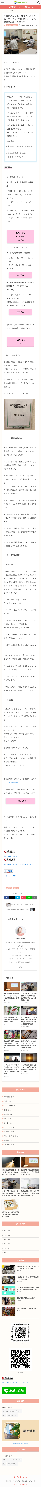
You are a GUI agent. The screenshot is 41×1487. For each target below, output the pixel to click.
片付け (8, 1123)
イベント (9, 1127)
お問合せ (31, 1481)
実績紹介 (15, 25)
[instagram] (17, 1477)
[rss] (23, 1477)
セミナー (9, 1144)
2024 (7, 1239)
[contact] (26, 1477)
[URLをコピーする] (34, 897)
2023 (7, 1244)
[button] (6, 897)
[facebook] (14, 1477)
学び (7, 1118)
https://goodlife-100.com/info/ (20, 1443)
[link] (20, 966)
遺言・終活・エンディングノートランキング (19, 864)
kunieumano (20, 938)
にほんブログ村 (10, 876)
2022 (7, 1248)
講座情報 (24, 1481)
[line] (20, 1477)
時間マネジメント (11, 1136)
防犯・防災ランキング (11, 856)
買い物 (8, 1114)
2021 (7, 1252)
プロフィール (10, 1105)
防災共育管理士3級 (11, 782)
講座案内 (8, 1140)
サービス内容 (16, 1481)
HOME (9, 1481)
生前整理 (8, 25)
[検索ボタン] (38, 2)
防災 (7, 1101)
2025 (7, 1235)
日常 (7, 1110)
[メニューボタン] (2, 2)
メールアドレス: (7, 1407)
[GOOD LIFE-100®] (20, 2)
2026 (7, 1231)
